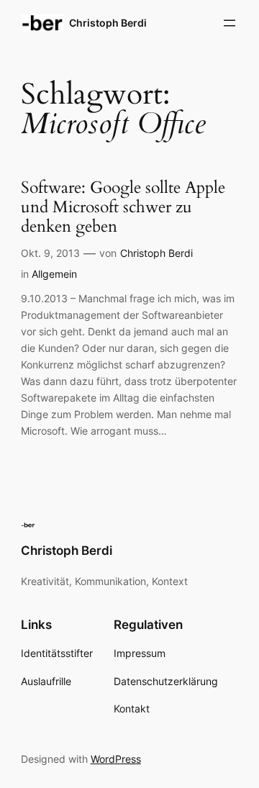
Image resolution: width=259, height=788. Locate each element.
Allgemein (54, 274)
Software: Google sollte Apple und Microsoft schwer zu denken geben (123, 207)
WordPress (116, 759)
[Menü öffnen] (229, 23)
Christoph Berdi (108, 23)
